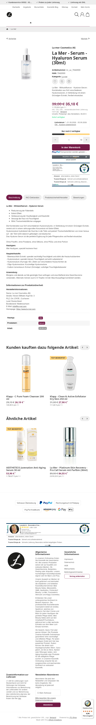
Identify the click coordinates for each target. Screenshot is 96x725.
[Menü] (92, 700)
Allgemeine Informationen (42, 553)
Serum (41, 323)
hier (19, 698)
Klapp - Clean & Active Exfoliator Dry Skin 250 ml (68, 397)
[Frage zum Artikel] (69, 81)
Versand (63, 111)
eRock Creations (55, 720)
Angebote (27, 7)
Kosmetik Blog (52, 7)
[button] (71, 158)
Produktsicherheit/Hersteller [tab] (56, 197)
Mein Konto (85, 7)
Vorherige (12, 38)
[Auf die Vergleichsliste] (62, 81)
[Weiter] (87, 347)
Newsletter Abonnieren (47, 675)
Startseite (16, 7)
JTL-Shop (73, 717)
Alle (40, 318)
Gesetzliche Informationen (71, 553)
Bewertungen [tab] (78, 197)
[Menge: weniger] (55, 140)
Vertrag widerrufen (77, 576)
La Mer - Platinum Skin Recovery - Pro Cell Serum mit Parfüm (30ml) (69, 468)
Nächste (84, 38)
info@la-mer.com (19, 306)
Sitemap (65, 7)
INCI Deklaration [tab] (32, 197)
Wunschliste (39, 7)
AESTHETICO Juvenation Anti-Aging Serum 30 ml (26, 468)
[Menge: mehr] (86, 140)
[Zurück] (82, 347)
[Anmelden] (82, 14)
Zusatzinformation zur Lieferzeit (17, 676)
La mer (64, 76)
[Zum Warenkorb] (87, 14)
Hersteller (60, 22)
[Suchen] (76, 14)
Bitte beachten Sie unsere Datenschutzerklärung (45, 699)
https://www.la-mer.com (26, 309)
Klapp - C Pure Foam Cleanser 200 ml (25, 397)
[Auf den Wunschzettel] (55, 81)
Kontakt (75, 7)
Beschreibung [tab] (14, 197)
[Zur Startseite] (25, 15)
